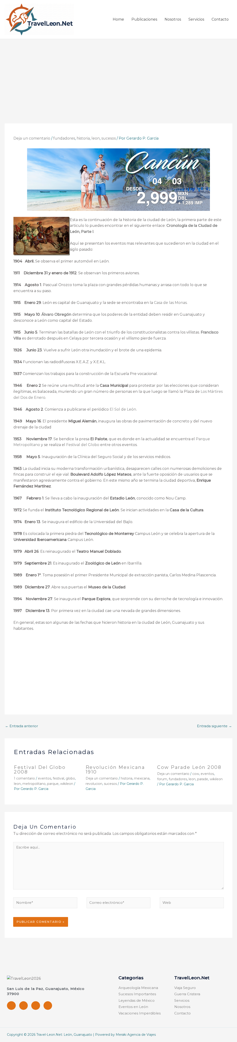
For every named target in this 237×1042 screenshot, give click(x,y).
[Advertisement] (118, 73)
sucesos (108, 138)
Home (118, 19)
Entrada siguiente (214, 726)
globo (70, 778)
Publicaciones (144, 19)
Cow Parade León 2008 (189, 767)
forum (162, 779)
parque (53, 784)
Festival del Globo (82, 445)
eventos (44, 778)
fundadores (64, 138)
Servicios (196, 19)
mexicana (142, 778)
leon (95, 138)
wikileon (66, 784)
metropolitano (34, 784)
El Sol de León (123, 409)
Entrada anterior (21, 726)
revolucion (94, 784)
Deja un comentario (31, 138)
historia (83, 138)
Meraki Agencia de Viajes (136, 1035)
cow (195, 774)
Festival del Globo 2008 (39, 769)
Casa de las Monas (170, 302)
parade (202, 779)
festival (58, 778)
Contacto (220, 19)
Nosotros (173, 19)
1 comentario (24, 778)
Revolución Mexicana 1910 (115, 769)
